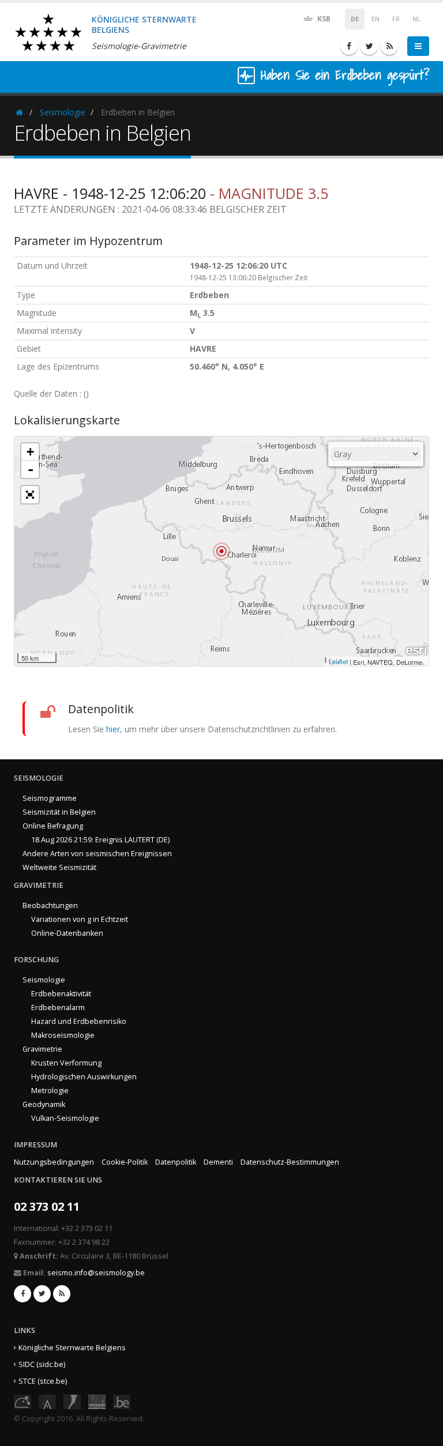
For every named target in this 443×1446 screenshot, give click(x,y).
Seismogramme (49, 798)
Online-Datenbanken (67, 933)
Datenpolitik (175, 1162)
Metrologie (50, 1090)
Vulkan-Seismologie (65, 1118)
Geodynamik (43, 1104)
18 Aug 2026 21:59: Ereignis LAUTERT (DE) (100, 840)
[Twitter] (369, 46)
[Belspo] (97, 1401)
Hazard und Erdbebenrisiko (78, 1021)
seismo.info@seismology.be (96, 1273)
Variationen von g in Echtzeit (79, 919)
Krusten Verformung (66, 1063)
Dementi (218, 1162)
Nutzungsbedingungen (54, 1162)
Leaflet (338, 661)
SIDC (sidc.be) (41, 1364)
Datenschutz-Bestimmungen (290, 1162)
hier (113, 729)
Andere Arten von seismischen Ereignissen (97, 853)
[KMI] (72, 1401)
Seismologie (62, 112)
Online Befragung (52, 826)
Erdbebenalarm (58, 1007)
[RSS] (389, 46)
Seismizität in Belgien (59, 812)
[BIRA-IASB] (47, 1401)
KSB (323, 19)
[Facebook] (349, 46)
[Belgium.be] (121, 1401)
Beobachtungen (50, 905)
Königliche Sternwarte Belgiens (72, 1348)
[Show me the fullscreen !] (30, 494)
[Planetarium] (22, 1401)
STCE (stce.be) (42, 1381)
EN (375, 19)
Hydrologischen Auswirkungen (84, 1077)
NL (416, 19)
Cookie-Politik (125, 1162)
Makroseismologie (63, 1035)
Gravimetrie (42, 1049)
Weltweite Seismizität (59, 867)
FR (396, 19)
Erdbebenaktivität (61, 994)
